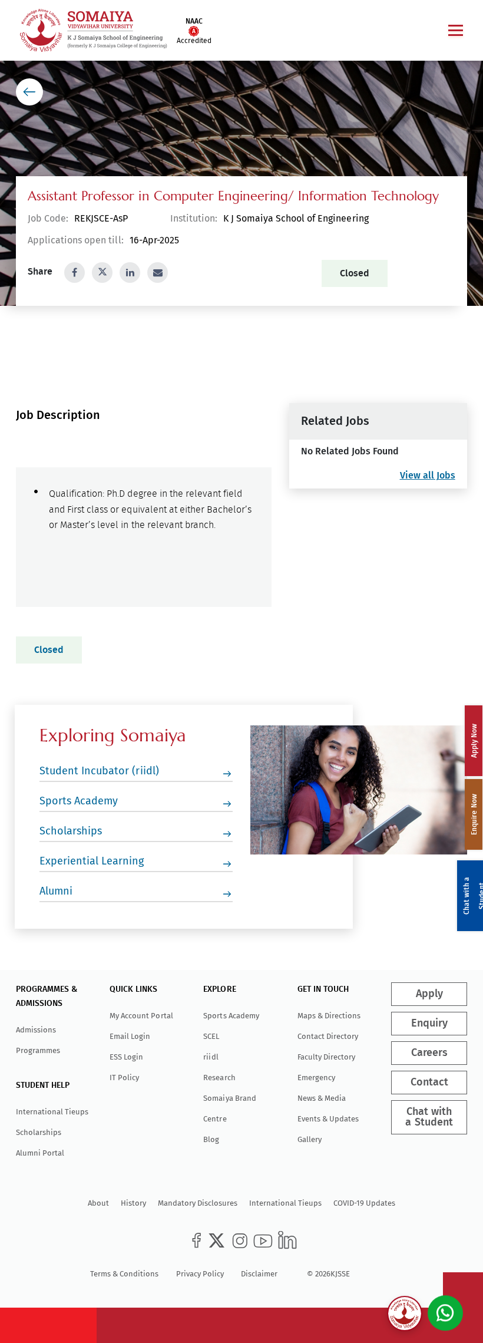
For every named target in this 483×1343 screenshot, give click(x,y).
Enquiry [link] (429, 1023)
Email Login (130, 1036)
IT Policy (124, 1077)
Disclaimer (259, 1273)
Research (219, 1077)
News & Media (321, 1098)
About (98, 1203)
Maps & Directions (328, 1015)
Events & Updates (328, 1118)
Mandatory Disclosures (197, 1203)
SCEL (211, 1036)
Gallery (309, 1139)
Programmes (38, 1050)
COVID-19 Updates (364, 1203)
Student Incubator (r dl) (98, 770)
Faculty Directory (326, 1056)
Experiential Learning (91, 860)
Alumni (55, 891)
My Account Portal (141, 1015)
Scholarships (70, 830)
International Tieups (52, 1111)
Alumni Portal (40, 1153)
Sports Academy (78, 800)
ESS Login (126, 1056)
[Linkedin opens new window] (130, 272)
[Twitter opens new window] (102, 272)
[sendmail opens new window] (157, 272)
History (133, 1203)
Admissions (36, 1029)
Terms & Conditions (124, 1273)
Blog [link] (211, 1139)
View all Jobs (427, 475)
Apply (428, 994)
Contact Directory (327, 1036)
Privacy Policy (200, 1273)
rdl (210, 1056)
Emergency (316, 1077)
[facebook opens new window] (74, 272)
